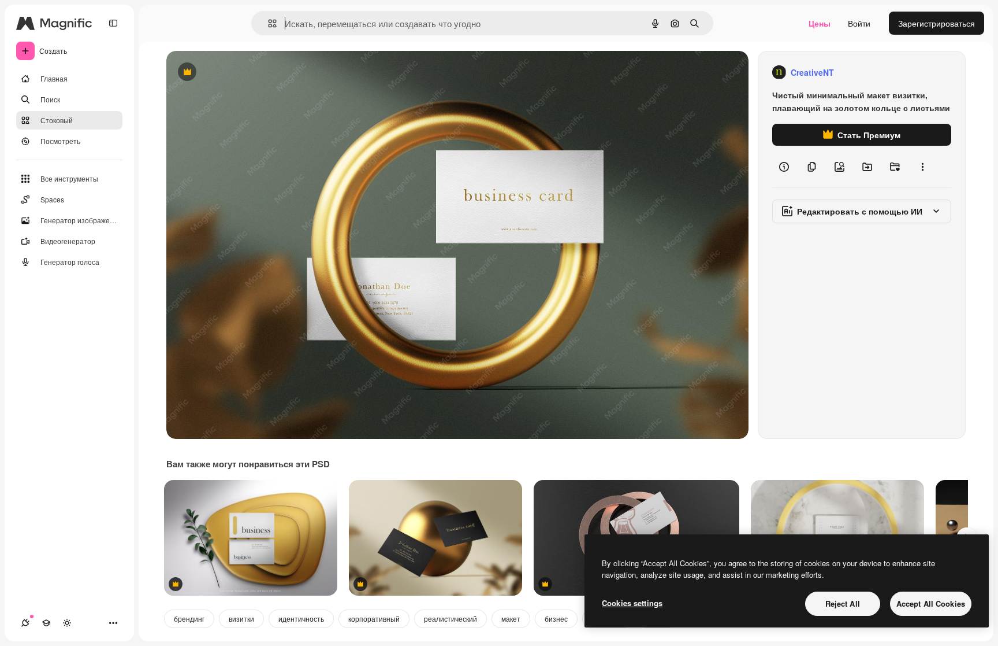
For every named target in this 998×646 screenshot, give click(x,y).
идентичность (301, 618)
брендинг (189, 618)
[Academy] (46, 623)
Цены (820, 23)
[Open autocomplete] (268, 23)
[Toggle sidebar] (113, 23)
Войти (859, 23)
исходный (243, 73)
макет (510, 618)
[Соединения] (25, 623)
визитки (241, 618)
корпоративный (374, 618)
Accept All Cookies (930, 603)
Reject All (842, 603)
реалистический (450, 618)
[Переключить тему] (67, 623)
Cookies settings (632, 602)
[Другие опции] (922, 166)
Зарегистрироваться (936, 23)
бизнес (556, 618)
